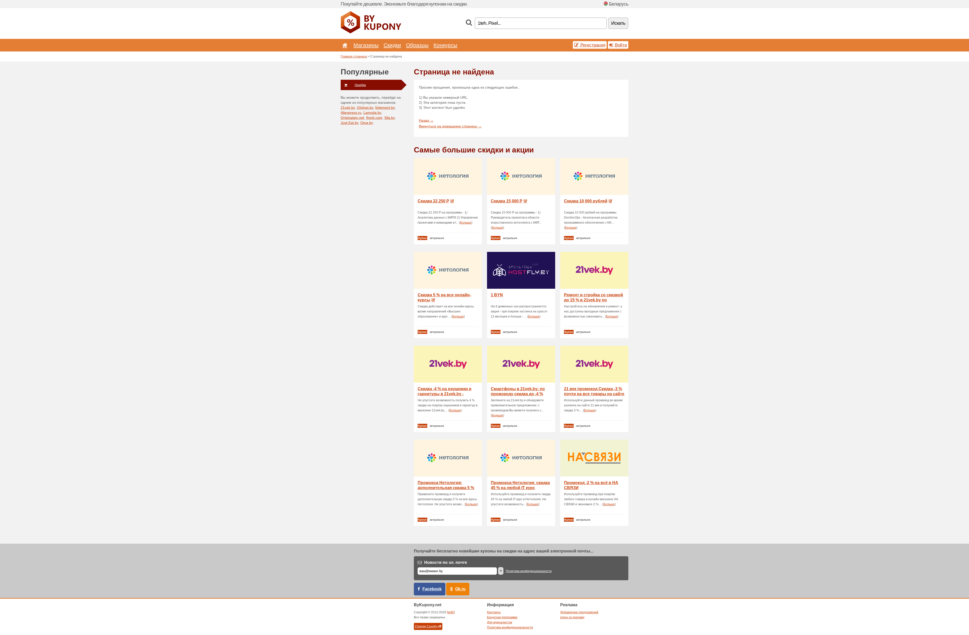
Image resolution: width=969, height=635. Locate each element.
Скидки (392, 45)
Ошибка (360, 85)
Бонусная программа (502, 617)
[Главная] (344, 45)
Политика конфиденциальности (529, 571)
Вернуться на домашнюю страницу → (450, 126)
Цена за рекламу (572, 617)
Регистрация (592, 44)
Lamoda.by (372, 113)
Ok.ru (460, 589)
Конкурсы (445, 45)
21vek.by (348, 107)
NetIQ (451, 612)
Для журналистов (499, 622)
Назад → (426, 120)
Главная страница (354, 56)
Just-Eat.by (349, 123)
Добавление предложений (579, 612)
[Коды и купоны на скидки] (371, 32)
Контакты (494, 612)
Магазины (366, 45)
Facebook (432, 589)
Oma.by (366, 123)
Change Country (426, 626)
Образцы (417, 45)
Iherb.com (374, 118)
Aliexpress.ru (351, 113)
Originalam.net (352, 118)
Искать (618, 23)
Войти (620, 44)
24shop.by (365, 107)
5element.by (385, 107)
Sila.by (389, 118)
